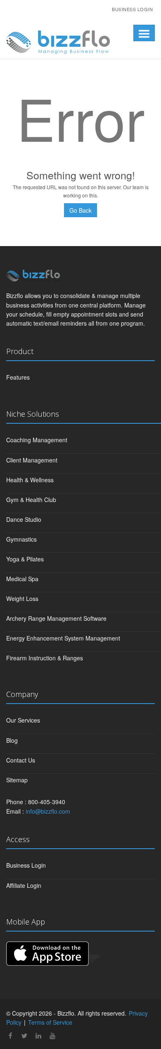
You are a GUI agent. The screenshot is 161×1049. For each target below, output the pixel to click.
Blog (12, 740)
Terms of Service (50, 1022)
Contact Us (20, 760)
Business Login (132, 9)
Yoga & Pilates (25, 559)
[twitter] (24, 1036)
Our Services (23, 720)
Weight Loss (22, 598)
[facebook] (10, 1036)
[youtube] (52, 1036)
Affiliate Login (23, 885)
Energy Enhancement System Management (63, 638)
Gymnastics (21, 539)
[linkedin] (38, 1036)
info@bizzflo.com (48, 811)
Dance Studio (23, 519)
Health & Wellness (30, 480)
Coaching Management (36, 440)
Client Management (31, 460)
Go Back (80, 210)
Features (18, 377)
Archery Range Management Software (56, 618)
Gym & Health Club (31, 499)
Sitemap (17, 780)
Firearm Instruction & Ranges (44, 658)
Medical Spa (22, 579)
